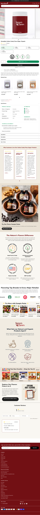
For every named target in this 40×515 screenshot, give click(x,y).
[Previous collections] (2, 376)
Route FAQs (3, 492)
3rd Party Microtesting (4, 496)
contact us (10, 99)
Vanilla (12, 380)
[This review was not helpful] (16, 429)
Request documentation (6, 131)
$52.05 (22, 316)
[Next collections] (38, 376)
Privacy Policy (3, 462)
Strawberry (4, 380)
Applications (3, 139)
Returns (2, 491)
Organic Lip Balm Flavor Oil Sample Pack (6, 315)
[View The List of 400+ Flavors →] (30, 392)
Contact (2, 455)
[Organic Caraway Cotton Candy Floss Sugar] (20, 84)
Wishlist (2, 483)
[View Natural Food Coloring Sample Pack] (32, 309)
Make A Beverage (4, 476)
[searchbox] (5, 416)
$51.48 (5, 316)
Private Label (3, 458)
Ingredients (3, 134)
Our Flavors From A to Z (5, 471)
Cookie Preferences (4, 464)
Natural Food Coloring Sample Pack (32, 315)
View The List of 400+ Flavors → (10, 399)
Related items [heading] (4, 77)
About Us (2, 454)
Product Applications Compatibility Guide (7, 474)
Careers (2, 459)
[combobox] (20, 6)
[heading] (4, 3)
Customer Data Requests (5, 467)
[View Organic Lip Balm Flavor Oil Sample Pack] (7, 309)
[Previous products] (1, 309)
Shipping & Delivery (4, 489)
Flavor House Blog (4, 472)
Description (3, 137)
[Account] (35, 3)
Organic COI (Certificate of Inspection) (7, 495)
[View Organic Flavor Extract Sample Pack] (24, 309)
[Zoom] (33, 37)
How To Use (3, 142)
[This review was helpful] (14, 429)
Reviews (2, 488)
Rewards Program (4, 486)
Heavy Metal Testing (4, 498)
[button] (37, 3)
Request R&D (3, 457)
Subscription (3, 485)
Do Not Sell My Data (4, 465)
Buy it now (20, 65)
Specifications (3, 103)
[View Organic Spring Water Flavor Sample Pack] (15, 309)
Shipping (16, 67)
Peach (29, 380)
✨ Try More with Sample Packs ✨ (16, 303)
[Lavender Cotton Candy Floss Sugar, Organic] (7, 84)
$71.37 (30, 316)
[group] (21, 311)
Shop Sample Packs (7, 228)
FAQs (2, 478)
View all (37, 303)
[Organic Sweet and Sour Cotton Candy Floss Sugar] (33, 84)
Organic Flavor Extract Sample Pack (23, 315)
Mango (38, 380)
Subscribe (34, 447)
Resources (2, 475)
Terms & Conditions (4, 461)
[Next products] (38, 309)
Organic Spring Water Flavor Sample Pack (15, 315)
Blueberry (21, 380)
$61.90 (13, 316)
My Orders (2, 482)
